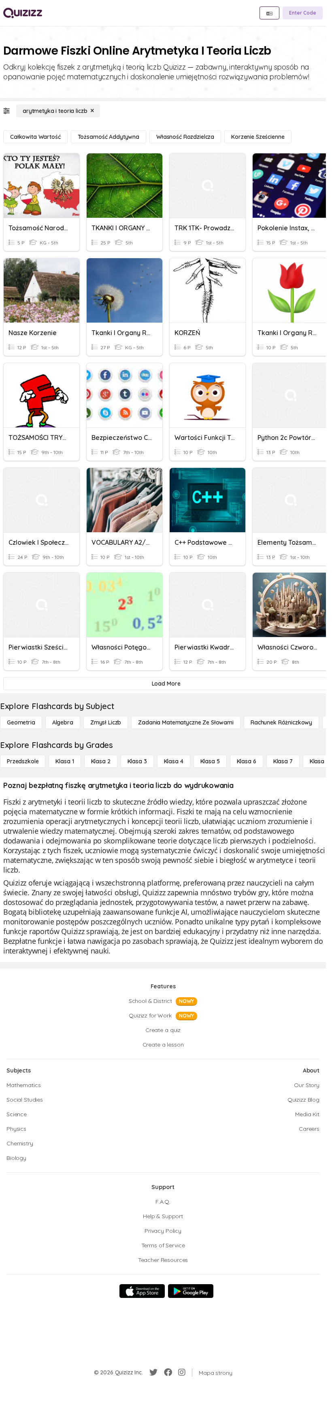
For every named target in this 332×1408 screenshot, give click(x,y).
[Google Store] (190, 1291)
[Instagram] (181, 1372)
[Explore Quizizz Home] (22, 13)
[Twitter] (153, 1372)
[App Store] (142, 1291)
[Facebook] (168, 1372)
